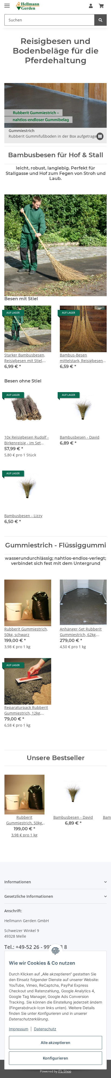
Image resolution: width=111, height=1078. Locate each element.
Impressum (18, 1029)
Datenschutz (45, 1029)
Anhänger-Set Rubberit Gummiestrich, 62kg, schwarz (81, 631)
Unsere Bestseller (56, 758)
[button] (91, 6)
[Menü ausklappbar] (7, 3)
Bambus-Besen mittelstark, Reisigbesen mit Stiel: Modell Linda (81, 357)
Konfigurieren (55, 1058)
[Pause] (99, 136)
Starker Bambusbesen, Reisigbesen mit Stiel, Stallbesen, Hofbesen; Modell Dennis (24, 357)
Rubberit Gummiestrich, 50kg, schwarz (26, 631)
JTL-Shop (64, 1071)
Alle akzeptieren (55, 1042)
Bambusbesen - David (79, 437)
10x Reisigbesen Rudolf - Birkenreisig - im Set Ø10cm (26, 440)
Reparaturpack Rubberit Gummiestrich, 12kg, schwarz (26, 710)
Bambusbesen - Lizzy (23, 515)
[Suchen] (100, 20)
